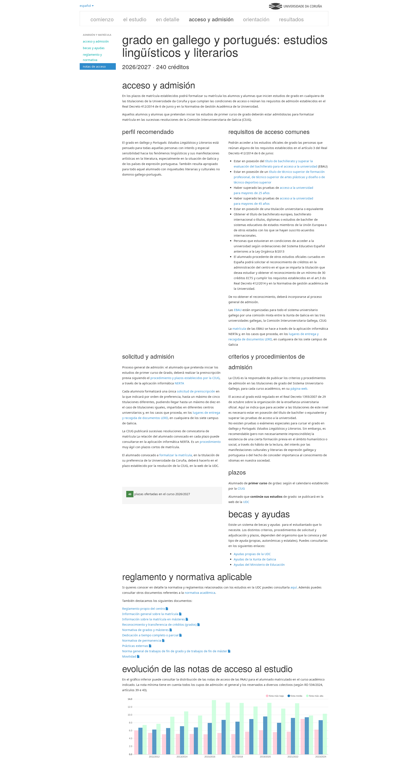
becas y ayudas (94, 48)
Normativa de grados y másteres (146, 630)
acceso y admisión (211, 19)
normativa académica (200, 593)
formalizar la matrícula (175, 455)
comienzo (102, 19)
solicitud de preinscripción (196, 391)
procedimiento (210, 442)
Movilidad (129, 656)
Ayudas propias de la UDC (252, 554)
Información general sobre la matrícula (150, 614)
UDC (246, 502)
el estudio (134, 19)
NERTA (179, 383)
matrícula (239, 329)
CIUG (241, 488)
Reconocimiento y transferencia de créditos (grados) (159, 625)
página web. (299, 389)
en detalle (167, 19)
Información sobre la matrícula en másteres (154, 619)
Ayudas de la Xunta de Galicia (255, 559)
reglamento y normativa (92, 57)
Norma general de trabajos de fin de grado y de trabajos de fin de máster (175, 651)
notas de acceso (94, 66)
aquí (293, 587)
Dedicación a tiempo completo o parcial (150, 635)
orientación (256, 19)
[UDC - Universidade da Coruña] (295, 8)
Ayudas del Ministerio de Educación (259, 565)
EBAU (238, 310)
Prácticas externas (135, 646)
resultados (291, 19)
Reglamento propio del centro (144, 609)
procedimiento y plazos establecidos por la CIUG (185, 378)
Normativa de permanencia (142, 640)
